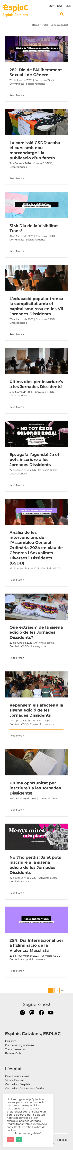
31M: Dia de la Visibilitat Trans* (36, 205)
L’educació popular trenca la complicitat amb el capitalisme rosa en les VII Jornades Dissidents (36, 278)
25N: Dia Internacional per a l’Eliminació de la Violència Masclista (36, 919)
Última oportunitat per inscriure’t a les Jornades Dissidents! (36, 762)
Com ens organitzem (19, 1045)
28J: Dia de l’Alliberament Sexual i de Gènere (36, 49)
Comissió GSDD (44, 80)
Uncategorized (18, 166)
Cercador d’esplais (17, 1084)
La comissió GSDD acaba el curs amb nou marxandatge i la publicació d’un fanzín (36, 122)
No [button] (10, 1139)
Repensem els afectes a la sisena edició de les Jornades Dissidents (36, 684)
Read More (16, 95)
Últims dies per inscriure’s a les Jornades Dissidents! (36, 361)
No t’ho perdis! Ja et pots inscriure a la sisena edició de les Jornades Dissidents (36, 836)
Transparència (15, 1049)
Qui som (10, 1041)
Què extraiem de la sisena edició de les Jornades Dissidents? (36, 606)
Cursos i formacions (42, 724)
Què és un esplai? (17, 1076)
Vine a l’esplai (14, 1080)
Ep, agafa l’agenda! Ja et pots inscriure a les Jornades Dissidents (36, 433)
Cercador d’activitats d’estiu (24, 1088)
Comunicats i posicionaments (27, 83)
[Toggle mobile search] (61, 14)
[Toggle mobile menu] (68, 14)
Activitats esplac (44, 642)
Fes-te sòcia (13, 1053)
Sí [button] (19, 1139)
